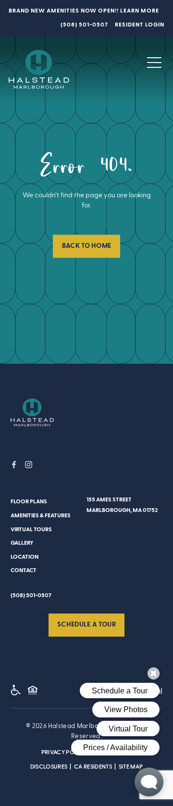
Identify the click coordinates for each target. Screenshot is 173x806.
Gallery (22, 543)
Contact (24, 570)
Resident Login (139, 24)
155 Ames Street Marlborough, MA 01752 (122, 504)
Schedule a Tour (86, 624)
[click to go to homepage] (32, 412)
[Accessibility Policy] (18, 691)
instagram (28, 464)
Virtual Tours (31, 529)
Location (24, 557)
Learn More (139, 10)
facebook (14, 464)
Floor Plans (29, 501)
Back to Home (86, 246)
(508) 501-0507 (84, 24)
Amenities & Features (41, 515)
